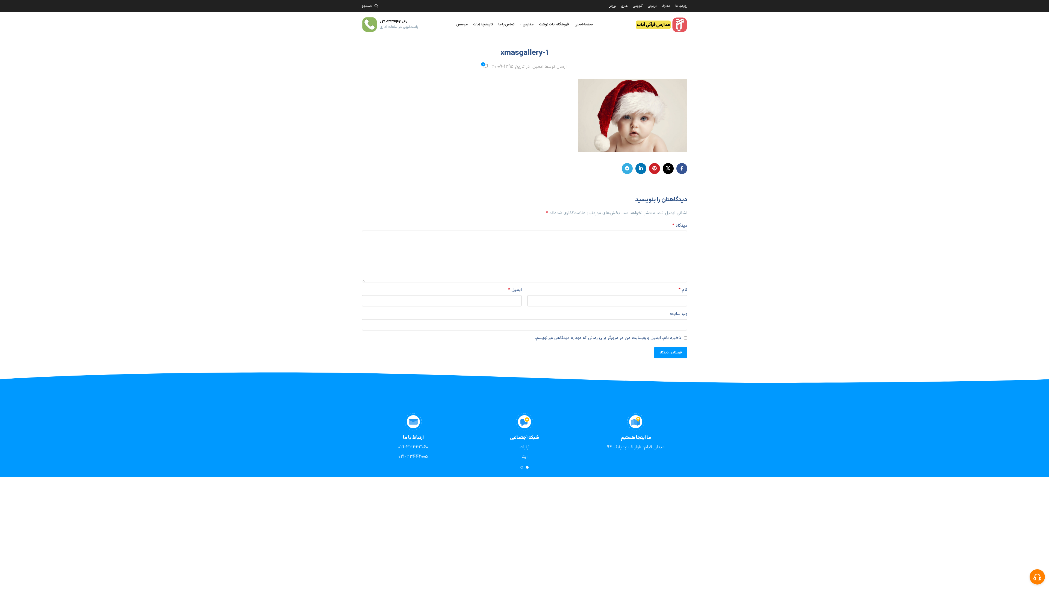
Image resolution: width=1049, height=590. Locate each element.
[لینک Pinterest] (654, 168)
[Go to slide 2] (521, 467)
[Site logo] (661, 24)
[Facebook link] (681, 168)
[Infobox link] (390, 24)
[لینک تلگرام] (627, 168)
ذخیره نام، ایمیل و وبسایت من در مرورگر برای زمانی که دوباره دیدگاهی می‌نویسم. (608, 338)
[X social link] (668, 168)
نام (683, 290)
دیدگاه (679, 225)
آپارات (525, 447)
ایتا (524, 456)
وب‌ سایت (678, 314)
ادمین (537, 66)
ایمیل (515, 290)
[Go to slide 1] (527, 467)
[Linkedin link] (640, 168)
